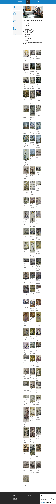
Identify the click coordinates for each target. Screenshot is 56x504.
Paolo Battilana (14, 12)
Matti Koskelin (14, 22)
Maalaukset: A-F (14, 6)
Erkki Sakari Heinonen (15, 15)
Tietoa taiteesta (31, 1)
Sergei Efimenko (14, 13)
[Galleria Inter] (17, 1)
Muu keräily (38, 1)
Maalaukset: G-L (14, 7)
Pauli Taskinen (14, 29)
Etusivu (24, 1)
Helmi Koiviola (14, 20)
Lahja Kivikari (14, 21)
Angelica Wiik (14, 34)
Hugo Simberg (14, 27)
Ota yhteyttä (42, 1)
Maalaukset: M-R (14, 8)
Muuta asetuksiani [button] (49, 502)
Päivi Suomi (14, 28)
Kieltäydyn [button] (45, 502)
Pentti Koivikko (14, 19)
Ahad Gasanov (14, 14)
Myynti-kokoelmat (28, 1)
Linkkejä (35, 1)
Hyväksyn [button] (42, 502)
